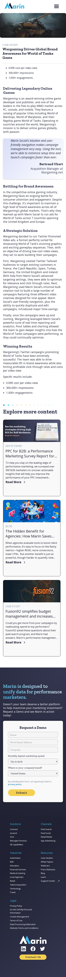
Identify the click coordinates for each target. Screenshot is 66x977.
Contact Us (33, 957)
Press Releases (48, 869)
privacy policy (14, 784)
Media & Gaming (17, 873)
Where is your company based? (25, 767)
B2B (12, 861)
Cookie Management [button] (19, 916)
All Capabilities (16, 844)
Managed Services (18, 840)
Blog (43, 873)
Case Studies (47, 858)
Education (14, 865)
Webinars (45, 865)
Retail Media (46, 836)
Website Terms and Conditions (24, 928)
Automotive (15, 858)
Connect (14, 829)
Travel (13, 892)
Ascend (13, 833)
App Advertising (48, 840)
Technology (15, 888)
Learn (43, 877)
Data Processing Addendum (23, 924)
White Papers (47, 861)
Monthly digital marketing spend (26, 755)
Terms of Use (16, 920)
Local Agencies (16, 877)
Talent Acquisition (18, 884)
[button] (56, 6)
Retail (12, 880)
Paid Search (46, 829)
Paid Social (46, 833)
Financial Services (18, 869)
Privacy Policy (16, 905)
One (12, 836)
